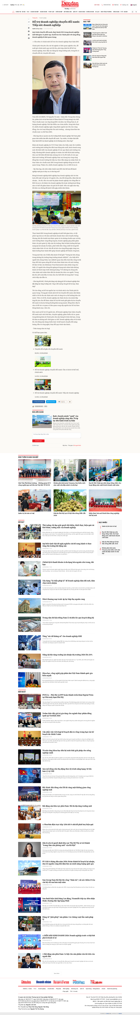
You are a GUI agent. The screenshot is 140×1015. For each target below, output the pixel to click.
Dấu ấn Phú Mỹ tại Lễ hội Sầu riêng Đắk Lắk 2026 (70, 514)
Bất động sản (68, 11)
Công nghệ (116, 11)
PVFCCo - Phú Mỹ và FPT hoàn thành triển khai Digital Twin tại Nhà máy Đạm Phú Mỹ (67, 696)
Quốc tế (75, 11)
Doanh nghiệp (35, 11)
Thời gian (70, 445)
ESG (46, 406)
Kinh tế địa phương (106, 11)
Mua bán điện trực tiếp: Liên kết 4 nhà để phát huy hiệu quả (68, 824)
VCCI (28, 11)
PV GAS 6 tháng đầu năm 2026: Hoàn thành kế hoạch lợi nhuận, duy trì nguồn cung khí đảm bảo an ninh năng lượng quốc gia (68, 863)
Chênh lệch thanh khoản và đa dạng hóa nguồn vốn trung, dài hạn (68, 563)
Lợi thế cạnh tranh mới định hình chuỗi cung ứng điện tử (99, 41)
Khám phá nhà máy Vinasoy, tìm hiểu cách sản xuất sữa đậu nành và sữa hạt (69, 484)
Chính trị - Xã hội (20, 11)
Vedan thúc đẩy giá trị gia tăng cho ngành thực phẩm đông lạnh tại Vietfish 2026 (67, 714)
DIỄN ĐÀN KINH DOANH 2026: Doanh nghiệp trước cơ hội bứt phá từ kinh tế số (68, 937)
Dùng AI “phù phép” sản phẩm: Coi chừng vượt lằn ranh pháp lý (67, 918)
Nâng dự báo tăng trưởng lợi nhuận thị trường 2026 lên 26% (67, 655)
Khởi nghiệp (59, 11)
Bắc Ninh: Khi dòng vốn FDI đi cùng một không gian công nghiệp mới (66, 788)
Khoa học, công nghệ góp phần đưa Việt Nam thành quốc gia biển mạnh (67, 674)
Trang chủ (34, 18)
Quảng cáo (125, 5)
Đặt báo (116, 5)
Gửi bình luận (38, 440)
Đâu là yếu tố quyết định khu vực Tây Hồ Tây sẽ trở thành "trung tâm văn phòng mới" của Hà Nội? (66, 844)
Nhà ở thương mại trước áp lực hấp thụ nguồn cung (63, 599)
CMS (108, 1013)
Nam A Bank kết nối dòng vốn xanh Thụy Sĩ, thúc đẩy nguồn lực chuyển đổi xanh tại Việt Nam (100, 27)
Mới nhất (6, 4)
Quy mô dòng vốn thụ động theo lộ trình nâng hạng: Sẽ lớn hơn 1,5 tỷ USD (67, 770)
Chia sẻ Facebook (39, 401)
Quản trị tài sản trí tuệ (26, 513)
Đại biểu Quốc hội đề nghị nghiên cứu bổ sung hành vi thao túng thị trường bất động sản (66, 545)
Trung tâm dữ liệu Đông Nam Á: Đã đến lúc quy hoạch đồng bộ (68, 618)
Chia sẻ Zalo (52, 401)
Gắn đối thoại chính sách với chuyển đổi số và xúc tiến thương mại (99, 65)
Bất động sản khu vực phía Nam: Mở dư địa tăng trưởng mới (67, 806)
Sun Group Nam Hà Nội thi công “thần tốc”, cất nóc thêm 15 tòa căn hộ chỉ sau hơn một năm (68, 881)
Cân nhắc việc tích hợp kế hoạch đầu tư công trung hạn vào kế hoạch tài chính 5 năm (68, 733)
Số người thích (77, 445)
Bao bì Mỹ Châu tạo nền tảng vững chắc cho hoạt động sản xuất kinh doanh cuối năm (105, 484)
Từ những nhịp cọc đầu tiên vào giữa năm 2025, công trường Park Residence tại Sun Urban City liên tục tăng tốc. (68, 888)
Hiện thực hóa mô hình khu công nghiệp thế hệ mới (104, 514)
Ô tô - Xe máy (124, 11)
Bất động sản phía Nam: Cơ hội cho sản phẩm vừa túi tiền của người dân (68, 955)
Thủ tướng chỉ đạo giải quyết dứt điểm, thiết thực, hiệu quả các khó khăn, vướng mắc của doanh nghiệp (68, 526)
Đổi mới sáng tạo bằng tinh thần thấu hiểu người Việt (99, 56)
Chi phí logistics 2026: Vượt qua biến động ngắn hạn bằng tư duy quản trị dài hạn (99, 34)
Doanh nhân (43, 11)
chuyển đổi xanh (39, 406)
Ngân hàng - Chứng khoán (86, 11)
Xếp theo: (65, 445)
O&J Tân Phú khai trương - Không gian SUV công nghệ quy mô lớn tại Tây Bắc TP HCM (34, 484)
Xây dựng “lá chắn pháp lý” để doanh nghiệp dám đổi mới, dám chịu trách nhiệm (68, 582)
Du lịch (97, 11)
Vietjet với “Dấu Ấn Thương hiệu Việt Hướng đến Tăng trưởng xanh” (99, 49)
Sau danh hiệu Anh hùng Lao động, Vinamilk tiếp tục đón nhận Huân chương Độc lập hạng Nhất (68, 900)
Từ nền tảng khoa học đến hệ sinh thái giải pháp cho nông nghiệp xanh (66, 751)
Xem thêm (56, 973)
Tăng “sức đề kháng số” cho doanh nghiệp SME (62, 636)
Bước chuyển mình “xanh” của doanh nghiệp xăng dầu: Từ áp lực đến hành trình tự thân (65, 418)
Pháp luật (51, 11)
